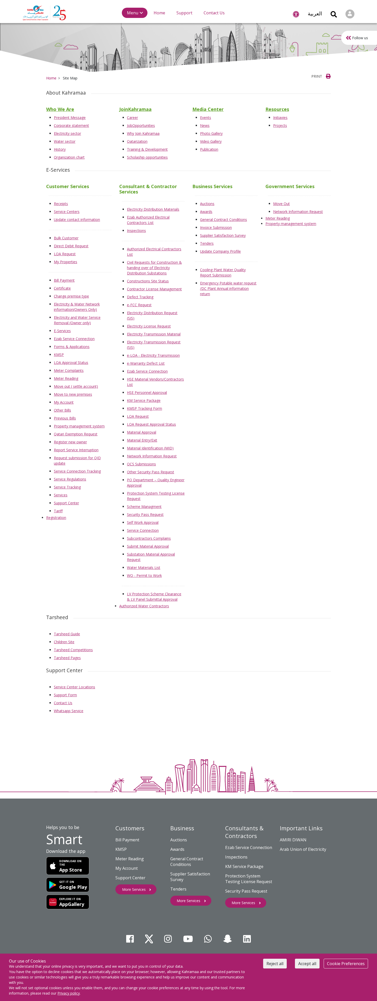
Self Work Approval (142, 522)
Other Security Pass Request (150, 471)
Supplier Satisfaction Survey (223, 235)
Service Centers (67, 211)
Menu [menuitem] (132, 13)
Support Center (66, 502)
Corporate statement (71, 125)
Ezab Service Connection (74, 338)
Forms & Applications (72, 346)
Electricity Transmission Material (154, 334)
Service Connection (143, 530)
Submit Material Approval (148, 546)
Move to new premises (73, 394)
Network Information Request (152, 456)
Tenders (207, 243)
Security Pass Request (145, 514)
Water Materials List (143, 567)
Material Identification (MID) (150, 448)
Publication (209, 149)
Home (51, 78)
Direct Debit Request (71, 245)
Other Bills (62, 410)
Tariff (58, 510)
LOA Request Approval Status (151, 424)
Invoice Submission (216, 227)
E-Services (62, 330)
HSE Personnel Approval (147, 392)
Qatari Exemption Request (75, 434)
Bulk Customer (66, 238)
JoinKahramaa (135, 109)
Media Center (208, 109)
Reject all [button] (274, 963)
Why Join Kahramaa (143, 133)
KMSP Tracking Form (144, 408)
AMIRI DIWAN (293, 840)
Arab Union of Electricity (303, 849)
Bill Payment (64, 280)
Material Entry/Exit (142, 440)
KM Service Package (144, 400)
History (60, 149)
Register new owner (70, 442)
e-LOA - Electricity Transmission (153, 355)
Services (60, 495)
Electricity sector (67, 133)
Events (205, 117)
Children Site (64, 641)
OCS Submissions (141, 464)
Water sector (64, 141)
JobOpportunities (141, 125)
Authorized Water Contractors (144, 606)
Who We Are (60, 109)
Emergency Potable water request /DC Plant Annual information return (228, 288)
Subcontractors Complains (149, 538)
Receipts (61, 203)
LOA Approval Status (71, 362)
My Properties (65, 261)
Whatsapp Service (68, 710)
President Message (70, 117)
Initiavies (280, 117)
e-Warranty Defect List (146, 363)
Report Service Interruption (76, 449)
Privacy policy (68, 993)
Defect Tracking (140, 296)
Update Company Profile (220, 251)
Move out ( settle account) (76, 386)
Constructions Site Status (148, 281)
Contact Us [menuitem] (214, 13)
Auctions (207, 203)
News (205, 125)
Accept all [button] (307, 963)
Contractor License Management (154, 289)
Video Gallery (211, 141)
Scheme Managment (144, 506)
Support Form (65, 694)
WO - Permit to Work (144, 575)
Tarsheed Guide (67, 633)
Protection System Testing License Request (248, 878)
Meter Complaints (69, 370)
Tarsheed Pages (67, 657)
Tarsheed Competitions (73, 649)
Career (132, 117)
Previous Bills (65, 418)
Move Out (281, 203)
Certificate (62, 288)
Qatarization (137, 141)
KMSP (59, 354)
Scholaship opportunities (147, 157)
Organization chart (69, 157)
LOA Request (65, 253)
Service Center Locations (74, 687)
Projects (280, 125)
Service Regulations (70, 479)
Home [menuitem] (159, 13)
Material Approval (141, 432)
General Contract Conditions (223, 219)
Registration (56, 517)
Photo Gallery (211, 133)
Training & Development (147, 149)
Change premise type (71, 296)
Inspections (136, 230)
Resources (277, 109)
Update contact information (77, 219)
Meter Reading (66, 378)
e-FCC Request (139, 304)
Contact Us (63, 702)
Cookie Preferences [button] (346, 963)
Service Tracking (67, 487)
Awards (206, 211)
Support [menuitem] (184, 13)
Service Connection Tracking (77, 471)
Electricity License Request (149, 326)
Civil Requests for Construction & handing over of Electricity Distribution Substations (154, 267)
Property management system (79, 426)
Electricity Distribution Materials (153, 209)
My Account (64, 402)
